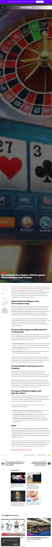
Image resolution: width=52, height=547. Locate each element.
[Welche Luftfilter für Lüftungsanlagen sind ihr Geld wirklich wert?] (4, 303)
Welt (4, 272)
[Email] (2, 293)
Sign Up (39, 1)
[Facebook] (47, 5)
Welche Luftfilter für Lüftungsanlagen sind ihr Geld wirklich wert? (4, 310)
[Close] (50, 1)
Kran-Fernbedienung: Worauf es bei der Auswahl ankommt (38, 538)
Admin (4, 280)
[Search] (50, 7)
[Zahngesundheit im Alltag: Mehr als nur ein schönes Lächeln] (34, 496)
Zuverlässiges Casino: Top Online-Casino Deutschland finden (17, 486)
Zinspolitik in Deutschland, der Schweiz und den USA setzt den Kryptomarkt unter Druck (18, 504)
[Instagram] (50, 5)
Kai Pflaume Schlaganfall (25, 449)
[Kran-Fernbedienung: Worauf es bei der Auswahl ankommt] (39, 527)
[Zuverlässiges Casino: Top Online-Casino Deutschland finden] (18, 477)
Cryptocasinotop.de (18, 288)
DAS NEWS (26, 7)
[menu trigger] (2, 7)
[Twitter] (48, 5)
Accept (15, 544)
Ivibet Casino (40, 288)
